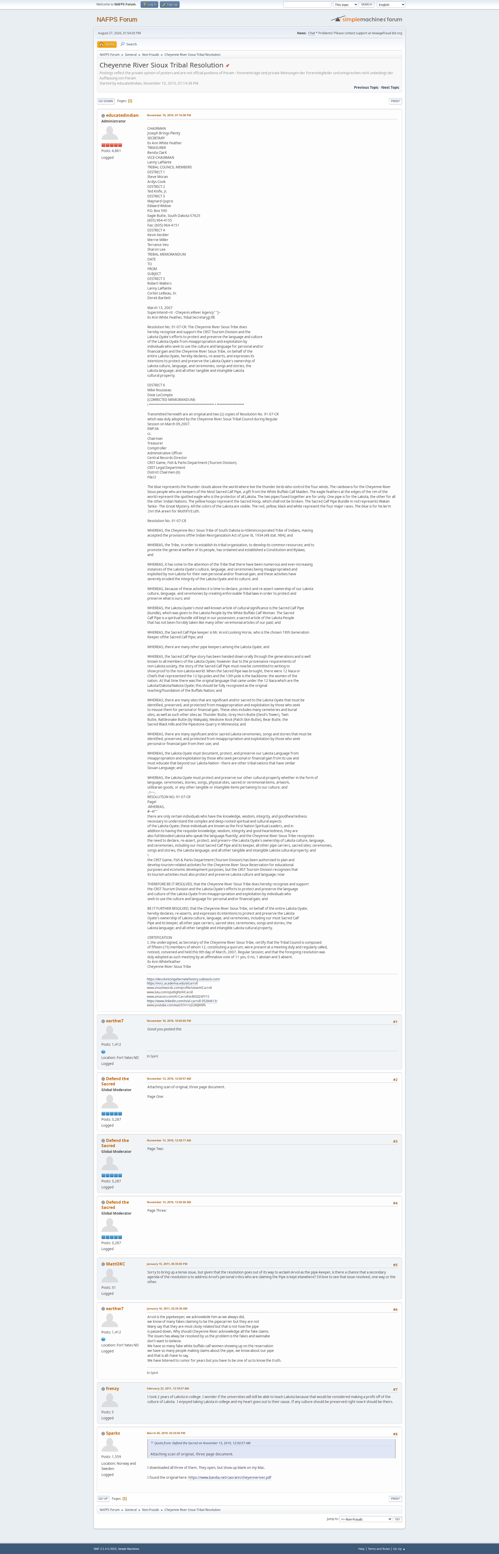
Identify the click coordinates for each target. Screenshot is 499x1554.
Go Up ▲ (399, 1549)
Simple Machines (128, 1548)
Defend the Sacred (115, 1081)
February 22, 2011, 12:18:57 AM (168, 1388)
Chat (311, 33)
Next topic (390, 87)
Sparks (113, 1433)
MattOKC (115, 1264)
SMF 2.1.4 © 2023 (105, 1548)
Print (395, 101)
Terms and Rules (379, 1549)
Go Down (106, 101)
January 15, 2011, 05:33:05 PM (167, 1264)
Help (361, 1549)
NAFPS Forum (117, 19)
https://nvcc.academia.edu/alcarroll (172, 983)
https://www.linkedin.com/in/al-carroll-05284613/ (182, 1001)
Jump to (332, 1519)
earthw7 (114, 1021)
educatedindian (122, 115)
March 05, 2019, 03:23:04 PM (166, 1433)
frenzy (112, 1388)
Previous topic (366, 87)
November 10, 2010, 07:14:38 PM (169, 115)
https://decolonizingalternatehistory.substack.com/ (183, 979)
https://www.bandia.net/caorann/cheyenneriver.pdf (229, 1477)
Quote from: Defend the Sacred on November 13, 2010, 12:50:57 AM (202, 1443)
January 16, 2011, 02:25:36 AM (167, 1308)
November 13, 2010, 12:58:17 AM (169, 1140)
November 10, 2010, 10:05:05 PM (169, 1021)
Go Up (103, 1499)
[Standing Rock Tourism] (103, 1051)
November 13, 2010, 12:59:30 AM (169, 1202)
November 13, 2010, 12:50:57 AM (169, 1078)
